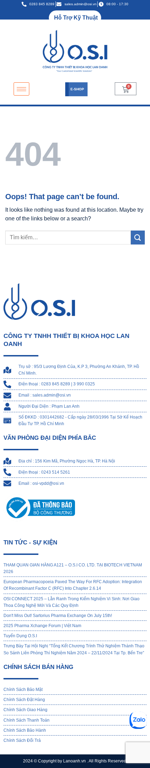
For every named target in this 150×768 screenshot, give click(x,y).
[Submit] (138, 237)
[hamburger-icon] (21, 89)
